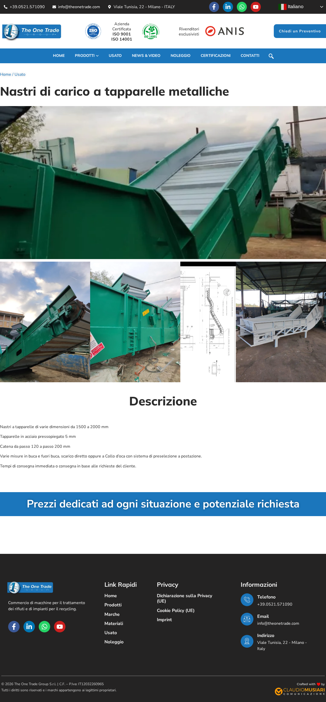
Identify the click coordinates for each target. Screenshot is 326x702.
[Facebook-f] (214, 7)
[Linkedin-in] (228, 7)
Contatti (250, 55)
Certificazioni (215, 55)
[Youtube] (256, 7)
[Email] (247, 619)
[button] (45, 321)
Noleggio (181, 55)
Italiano (295, 6)
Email (263, 616)
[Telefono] (247, 599)
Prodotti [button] (84, 55)
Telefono (266, 597)
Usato (20, 74)
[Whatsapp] (242, 7)
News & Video (146, 55)
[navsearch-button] (271, 57)
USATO (115, 55)
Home (59, 55)
